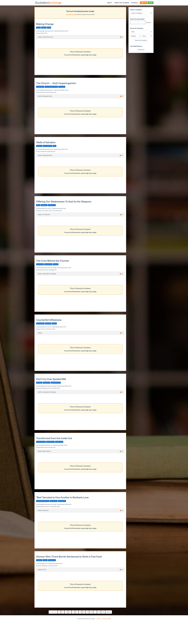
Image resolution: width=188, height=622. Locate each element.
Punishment (52, 560)
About (109, 3)
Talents (54, 323)
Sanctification (50, 442)
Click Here (141, 49)
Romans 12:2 (52, 447)
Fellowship (62, 86)
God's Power (51, 205)
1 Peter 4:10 (44, 329)
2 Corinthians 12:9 (46, 210)
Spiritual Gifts (40, 323)
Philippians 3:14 (46, 388)
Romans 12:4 (45, 92)
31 (99, 612)
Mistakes (39, 382)
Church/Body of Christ (51, 86)
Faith (54, 146)
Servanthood (48, 264)
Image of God (59, 442)
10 (91, 612)
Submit (148, 22)
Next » (109, 612)
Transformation (41, 442)
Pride (48, 27)
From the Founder (121, 3)
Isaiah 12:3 (44, 151)
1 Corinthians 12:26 (54, 506)
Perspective (46, 382)
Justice (45, 560)
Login (150, 2)
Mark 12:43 (44, 33)
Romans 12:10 (45, 506)
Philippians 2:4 (52, 270)
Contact (134, 3)
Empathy (39, 560)
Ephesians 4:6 (52, 92)
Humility (55, 264)
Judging (44, 27)
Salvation (39, 146)
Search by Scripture (141, 40)
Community (40, 264)
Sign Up (143, 2)
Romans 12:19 (53, 565)
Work (38, 205)
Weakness (44, 205)
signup (73, 14)
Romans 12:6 (51, 329)
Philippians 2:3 (45, 565)
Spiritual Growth (55, 382)
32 (103, 612)
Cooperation (40, 86)
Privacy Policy (107, 619)
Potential (48, 323)
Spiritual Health (47, 146)
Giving (38, 27)
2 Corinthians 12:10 (57, 210)
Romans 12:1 (45, 447)
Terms (99, 619)
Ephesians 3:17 (51, 151)
